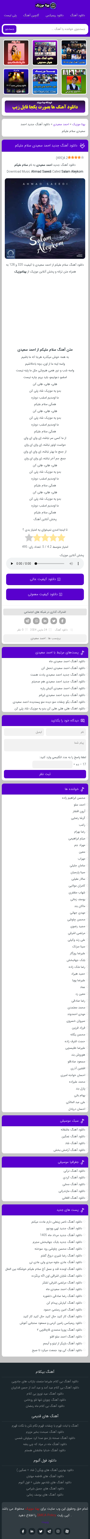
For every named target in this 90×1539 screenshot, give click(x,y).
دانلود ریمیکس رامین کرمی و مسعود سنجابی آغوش (51, 1323)
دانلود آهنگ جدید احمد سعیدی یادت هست (57, 674)
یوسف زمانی (77, 899)
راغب (82, 824)
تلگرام (27, 621)
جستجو (9, 29)
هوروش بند (78, 1054)
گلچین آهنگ (31, 15)
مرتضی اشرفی (76, 933)
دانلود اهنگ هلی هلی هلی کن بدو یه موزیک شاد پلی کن (49, 708)
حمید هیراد (78, 973)
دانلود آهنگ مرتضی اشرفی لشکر (62, 1282)
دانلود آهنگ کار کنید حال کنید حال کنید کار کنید (52, 1316)
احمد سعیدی (61, 124)
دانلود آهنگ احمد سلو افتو (66, 1336)
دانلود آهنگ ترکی (74, 1170)
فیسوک (62, 621)
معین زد (80, 993)
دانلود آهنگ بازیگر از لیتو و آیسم (62, 1343)
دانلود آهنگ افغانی (73, 1197)
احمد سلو (79, 804)
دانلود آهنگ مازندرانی (72, 1191)
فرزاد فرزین (78, 1027)
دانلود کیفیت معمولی (43, 594)
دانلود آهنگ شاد (75, 1143)
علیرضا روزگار (77, 953)
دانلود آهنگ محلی (73, 1184)
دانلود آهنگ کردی (74, 1177)
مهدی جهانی (77, 912)
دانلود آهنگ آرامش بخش (69, 1150)
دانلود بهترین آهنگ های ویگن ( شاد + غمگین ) (45, 1470)
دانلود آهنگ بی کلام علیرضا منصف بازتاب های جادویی (45, 1381)
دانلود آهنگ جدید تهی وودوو (64, 1228)
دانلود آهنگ (77, 15)
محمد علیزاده (77, 1081)
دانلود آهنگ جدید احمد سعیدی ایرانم (62, 695)
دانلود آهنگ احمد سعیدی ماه (67, 661)
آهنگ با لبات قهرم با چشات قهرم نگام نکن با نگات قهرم (45, 1425)
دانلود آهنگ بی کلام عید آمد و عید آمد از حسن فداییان (45, 1387)
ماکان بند (79, 906)
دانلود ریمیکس (55, 15)
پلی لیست (10, 15)
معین (82, 851)
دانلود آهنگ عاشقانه (73, 1129)
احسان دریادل (76, 1108)
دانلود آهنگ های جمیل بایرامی (45, 1488)
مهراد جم (79, 845)
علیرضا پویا (78, 980)
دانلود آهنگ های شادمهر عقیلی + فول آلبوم (45, 1482)
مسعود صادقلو (76, 1061)
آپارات (67, 1531)
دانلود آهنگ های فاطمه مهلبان (45, 1476)
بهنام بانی (79, 1095)
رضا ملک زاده (77, 966)
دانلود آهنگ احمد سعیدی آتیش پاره (62, 688)
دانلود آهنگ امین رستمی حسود (62, 1309)
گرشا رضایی (78, 818)
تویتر (53, 621)
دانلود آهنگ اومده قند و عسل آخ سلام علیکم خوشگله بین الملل (43, 1269)
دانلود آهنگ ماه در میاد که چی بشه (45, 1444)
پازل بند (80, 1088)
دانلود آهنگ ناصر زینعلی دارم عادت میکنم (56, 1221)
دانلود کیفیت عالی (43, 579)
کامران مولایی (77, 885)
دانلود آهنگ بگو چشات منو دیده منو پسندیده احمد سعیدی (49, 701)
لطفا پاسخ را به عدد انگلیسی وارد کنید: (62, 757)
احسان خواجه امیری (73, 1075)
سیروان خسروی (75, 1020)
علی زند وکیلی (76, 939)
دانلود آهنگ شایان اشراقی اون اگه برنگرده (56, 1275)
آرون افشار (79, 811)
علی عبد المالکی (75, 1102)
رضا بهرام (79, 831)
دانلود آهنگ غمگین (73, 1136)
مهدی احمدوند (76, 1014)
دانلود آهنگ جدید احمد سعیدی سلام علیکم (46, 145)
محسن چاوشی (76, 919)
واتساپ (36, 621)
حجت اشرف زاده (75, 1041)
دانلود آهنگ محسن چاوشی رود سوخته (58, 1248)
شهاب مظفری (77, 892)
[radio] (61, 538)
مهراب (81, 858)
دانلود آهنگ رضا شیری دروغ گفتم (61, 1255)
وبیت (45, 1522)
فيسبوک (23, 1531)
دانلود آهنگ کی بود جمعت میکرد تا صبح (57, 1350)
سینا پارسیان (78, 872)
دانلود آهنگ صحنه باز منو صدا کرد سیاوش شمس (45, 1438)
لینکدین (45, 621)
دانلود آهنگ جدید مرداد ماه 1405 (61, 1235)
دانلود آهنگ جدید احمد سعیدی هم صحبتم (58, 681)
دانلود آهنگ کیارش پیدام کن (64, 1302)
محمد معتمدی (76, 1007)
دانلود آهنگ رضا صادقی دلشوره (62, 1296)
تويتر (40, 1531)
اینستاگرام (58, 1531)
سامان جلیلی (77, 865)
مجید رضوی (77, 926)
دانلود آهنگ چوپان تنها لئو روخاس (45, 1399)
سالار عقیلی (78, 878)
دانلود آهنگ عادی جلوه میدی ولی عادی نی (55, 1262)
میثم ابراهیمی (76, 838)
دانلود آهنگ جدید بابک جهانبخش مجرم (57, 1242)
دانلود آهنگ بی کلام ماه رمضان (45, 1406)
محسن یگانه (77, 1034)
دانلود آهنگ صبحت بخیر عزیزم (45, 1431)
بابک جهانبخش (76, 960)
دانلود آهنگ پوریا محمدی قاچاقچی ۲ (59, 1329)
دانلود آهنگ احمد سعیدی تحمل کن (63, 668)
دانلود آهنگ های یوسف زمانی (45, 1494)
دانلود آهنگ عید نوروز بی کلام (45, 1393)
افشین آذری (78, 1068)
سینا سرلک (78, 946)
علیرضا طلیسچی (75, 1047)
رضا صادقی (78, 1000)
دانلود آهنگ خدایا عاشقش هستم (45, 1450)
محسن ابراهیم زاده (73, 797)
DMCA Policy (46, 1515)
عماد (82, 987)
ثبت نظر (45, 774)
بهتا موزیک (78, 124)
